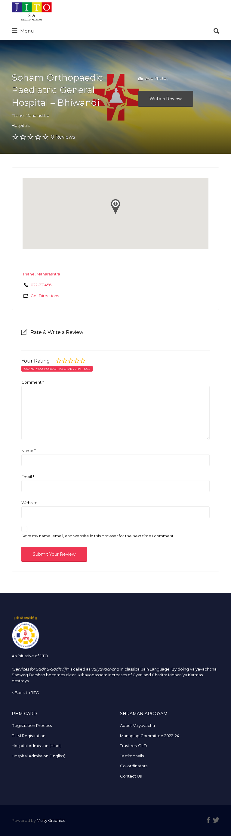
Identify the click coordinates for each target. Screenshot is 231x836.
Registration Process (32, 725)
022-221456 (41, 284)
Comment (32, 382)
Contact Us (131, 776)
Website (29, 502)
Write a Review (165, 98)
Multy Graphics (51, 820)
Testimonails (132, 755)
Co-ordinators (133, 765)
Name (28, 450)
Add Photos (156, 78)
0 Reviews (63, 137)
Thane (18, 115)
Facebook (208, 820)
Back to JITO (27, 692)
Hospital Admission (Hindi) (37, 745)
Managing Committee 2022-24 (149, 735)
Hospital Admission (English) (38, 755)
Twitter (216, 820)
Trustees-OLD (133, 745)
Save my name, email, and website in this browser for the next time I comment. (97, 535)
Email (27, 476)
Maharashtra (37, 115)
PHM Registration (28, 735)
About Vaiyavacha (137, 725)
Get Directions (45, 295)
